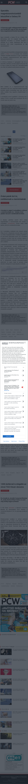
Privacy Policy (22, 441)
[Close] (25, 343)
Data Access (14, 441)
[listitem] (14, 367)
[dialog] (14, 392)
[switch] (23, 370)
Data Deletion (6, 441)
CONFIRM (8, 436)
